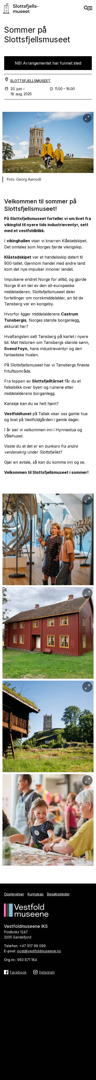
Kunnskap (36, 894)
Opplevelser (14, 894)
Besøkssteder (58, 894)
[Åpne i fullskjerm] (87, 118)
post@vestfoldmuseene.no (39, 951)
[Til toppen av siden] (89, 1057)
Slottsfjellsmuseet (30, 81)
